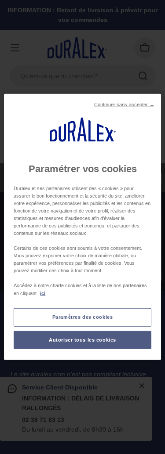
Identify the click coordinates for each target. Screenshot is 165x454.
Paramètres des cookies (82, 316)
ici (42, 292)
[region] (82, 227)
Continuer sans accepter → (124, 104)
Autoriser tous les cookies (82, 339)
